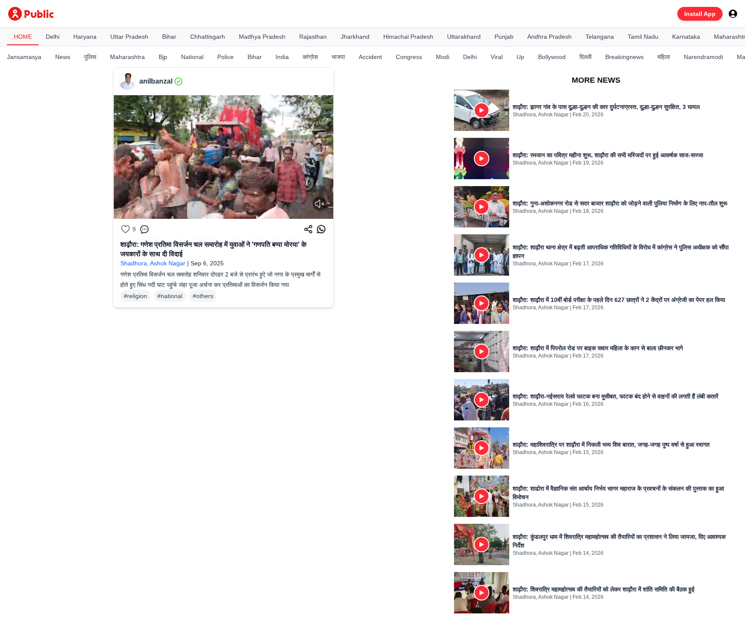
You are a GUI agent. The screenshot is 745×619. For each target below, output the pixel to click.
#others (203, 295)
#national (169, 295)
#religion (135, 295)
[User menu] (733, 14)
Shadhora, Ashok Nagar (152, 263)
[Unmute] (319, 204)
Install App (700, 13)
